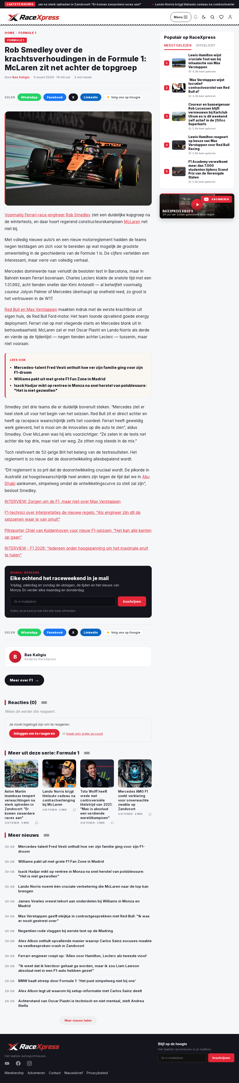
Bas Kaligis (21, 77)
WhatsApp (29, 97)
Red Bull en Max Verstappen (31, 309)
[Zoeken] (212, 17)
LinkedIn (91, 97)
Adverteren (36, 1073)
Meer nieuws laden (78, 1020)
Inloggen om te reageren (34, 733)
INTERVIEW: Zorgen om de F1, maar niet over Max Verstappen (63, 501)
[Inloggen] (230, 17)
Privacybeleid (97, 1073)
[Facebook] (18, 1063)
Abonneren (220, 199)
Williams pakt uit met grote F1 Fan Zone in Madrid (59, 379)
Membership (14, 1073)
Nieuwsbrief (73, 1073)
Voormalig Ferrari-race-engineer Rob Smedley (48, 215)
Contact (55, 1073)
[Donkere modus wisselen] (204, 17)
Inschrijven (132, 601)
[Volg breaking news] (195, 17)
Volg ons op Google (125, 97)
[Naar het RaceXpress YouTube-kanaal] (197, 206)
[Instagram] (29, 1063)
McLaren (132, 221)
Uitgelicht (205, 45)
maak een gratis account (84, 733)
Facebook (55, 97)
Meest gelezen (177, 45)
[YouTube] (7, 1063)
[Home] (33, 17)
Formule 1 (27, 33)
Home (9, 33)
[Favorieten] (221, 17)
